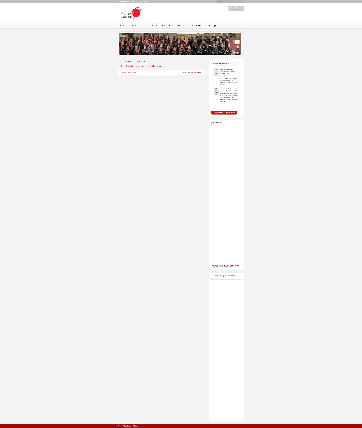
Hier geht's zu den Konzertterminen (224, 112)
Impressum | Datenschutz (140, 1)
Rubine (136, 426)
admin (139, 61)
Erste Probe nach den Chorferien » (193, 72)
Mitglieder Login (124, 1)
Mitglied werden (183, 26)
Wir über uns (124, 26)
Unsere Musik (160, 26)
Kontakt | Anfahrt (214, 26)
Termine (134, 26)
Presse (171, 26)
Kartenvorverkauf (147, 26)
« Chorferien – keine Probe (127, 72)
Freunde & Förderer (198, 26)
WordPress (127, 426)
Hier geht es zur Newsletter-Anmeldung (223, 267)
